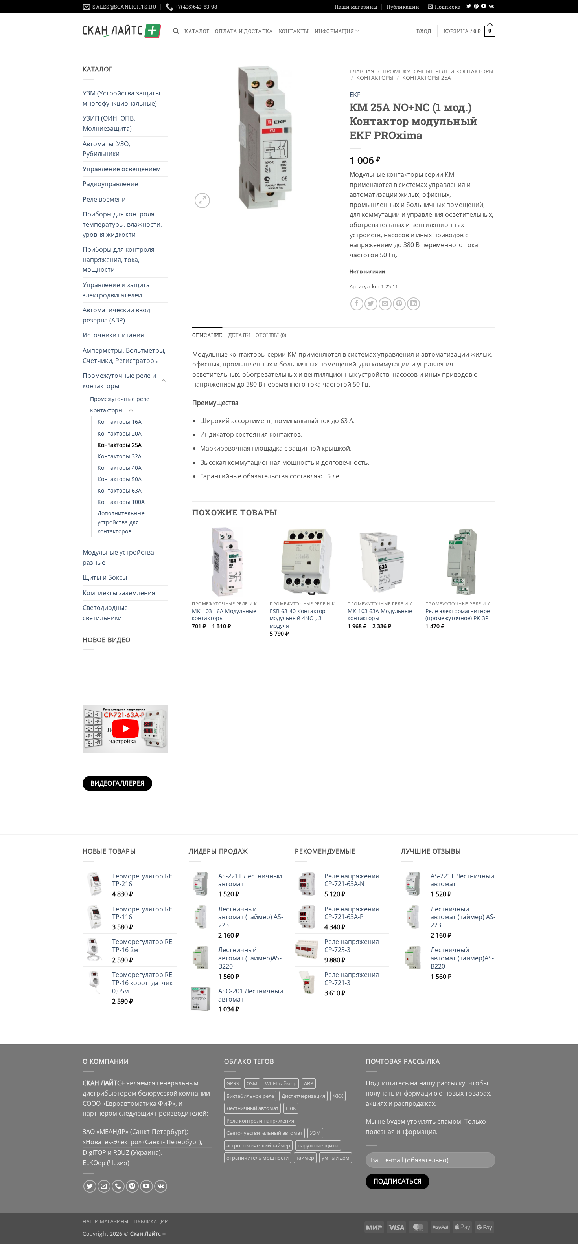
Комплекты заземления (119, 592)
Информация (334, 31)
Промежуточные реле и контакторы (119, 380)
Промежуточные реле (119, 399)
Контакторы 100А (121, 502)
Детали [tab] (239, 335)
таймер (305, 1157)
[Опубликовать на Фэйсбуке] (356, 303)
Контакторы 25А (120, 445)
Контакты (294, 31)
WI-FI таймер (280, 1083)
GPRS (232, 1083)
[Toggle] (163, 381)
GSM (252, 1083)
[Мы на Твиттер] (468, 6)
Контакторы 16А (120, 421)
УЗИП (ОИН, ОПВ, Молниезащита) (109, 123)
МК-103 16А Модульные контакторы (224, 615)
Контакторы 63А (120, 490)
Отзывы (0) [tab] (271, 335)
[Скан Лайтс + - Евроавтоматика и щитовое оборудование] (122, 31)
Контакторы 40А (120, 467)
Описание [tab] (207, 335)
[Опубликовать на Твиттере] (370, 303)
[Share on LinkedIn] (413, 303)
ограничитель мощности (257, 1157)
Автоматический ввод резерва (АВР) (116, 315)
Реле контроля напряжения (260, 1120)
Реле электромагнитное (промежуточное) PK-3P (457, 615)
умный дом (336, 1157)
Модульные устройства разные (118, 557)
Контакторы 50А (120, 479)
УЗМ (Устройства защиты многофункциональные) (121, 98)
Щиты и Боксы (105, 577)
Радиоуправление (110, 184)
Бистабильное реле (250, 1095)
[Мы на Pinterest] (476, 6)
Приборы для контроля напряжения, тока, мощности (119, 259)
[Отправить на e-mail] (104, 1186)
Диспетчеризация (303, 1095)
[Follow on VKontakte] (491, 6)
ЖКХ (338, 1095)
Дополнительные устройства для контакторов (121, 522)
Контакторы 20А (120, 433)
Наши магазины (356, 7)
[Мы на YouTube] (483, 6)
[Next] (495, 588)
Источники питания (113, 335)
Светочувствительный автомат (264, 1132)
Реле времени (104, 199)
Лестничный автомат (252, 1108)
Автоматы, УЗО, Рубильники (106, 148)
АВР (308, 1083)
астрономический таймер (258, 1145)
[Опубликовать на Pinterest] (399, 303)
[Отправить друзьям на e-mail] (385, 303)
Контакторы (106, 410)
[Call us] (118, 1186)
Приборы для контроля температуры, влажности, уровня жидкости (122, 224)
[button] (444, 7)
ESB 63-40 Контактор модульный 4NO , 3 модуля (298, 618)
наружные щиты (318, 1145)
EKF (355, 94)
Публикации (403, 7)
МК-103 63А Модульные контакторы (380, 615)
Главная (362, 71)
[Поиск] (176, 31)
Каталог (197, 31)
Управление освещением (122, 169)
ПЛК (291, 1108)
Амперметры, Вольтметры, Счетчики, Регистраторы (124, 355)
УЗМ (315, 1132)
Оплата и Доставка (244, 31)
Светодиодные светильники (105, 612)
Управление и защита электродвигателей (116, 289)
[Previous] (193, 588)
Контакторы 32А (120, 456)
